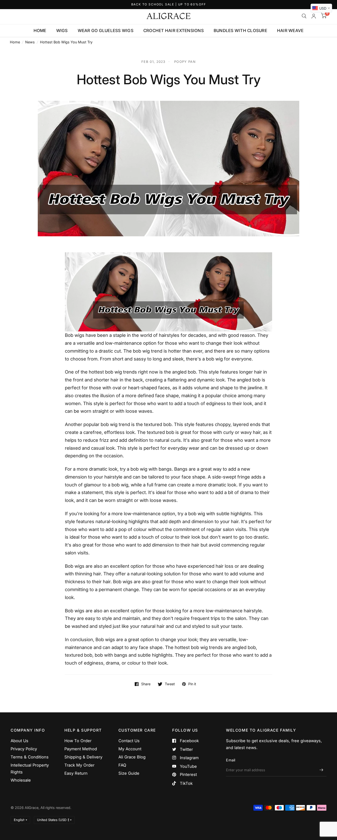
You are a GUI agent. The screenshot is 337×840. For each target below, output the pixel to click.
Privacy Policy (24, 748)
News (30, 42)
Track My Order (79, 765)
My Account (129, 748)
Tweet (170, 684)
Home (15, 42)
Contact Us (129, 740)
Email (230, 760)
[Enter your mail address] (321, 770)
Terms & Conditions (30, 756)
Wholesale (21, 780)
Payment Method (80, 748)
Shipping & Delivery (83, 756)
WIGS (62, 30)
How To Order (78, 740)
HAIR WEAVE (290, 30)
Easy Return (76, 773)
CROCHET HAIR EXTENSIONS (173, 30)
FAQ (122, 765)
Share (145, 684)
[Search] (304, 16)
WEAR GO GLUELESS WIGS (105, 30)
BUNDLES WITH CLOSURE (240, 30)
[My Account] (313, 16)
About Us (19, 740)
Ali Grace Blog (132, 756)
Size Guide (128, 773)
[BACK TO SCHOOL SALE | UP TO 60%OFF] (168, 4)
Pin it (192, 684)
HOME (40, 30)
